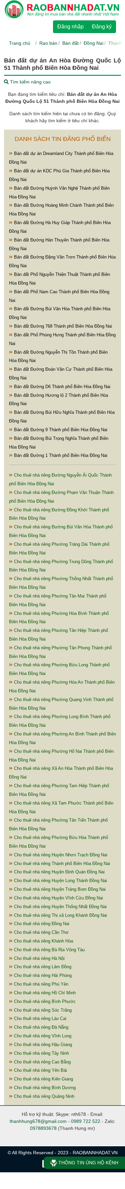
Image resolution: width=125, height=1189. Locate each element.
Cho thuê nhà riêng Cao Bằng (42, 1061)
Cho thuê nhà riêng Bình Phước (44, 1001)
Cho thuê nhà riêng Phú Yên (40, 984)
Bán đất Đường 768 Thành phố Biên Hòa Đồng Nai (62, 326)
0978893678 (43, 1128)
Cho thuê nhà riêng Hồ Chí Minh (44, 992)
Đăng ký (102, 26)
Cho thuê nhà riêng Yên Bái (40, 1070)
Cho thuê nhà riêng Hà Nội (39, 958)
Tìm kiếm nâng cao (30, 81)
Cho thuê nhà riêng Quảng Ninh (43, 1096)
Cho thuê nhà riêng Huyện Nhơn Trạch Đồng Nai (60, 854)
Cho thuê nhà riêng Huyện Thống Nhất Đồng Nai (60, 906)
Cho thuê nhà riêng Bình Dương (44, 1087)
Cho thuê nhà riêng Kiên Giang (43, 1078)
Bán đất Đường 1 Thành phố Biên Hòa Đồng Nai (60, 455)
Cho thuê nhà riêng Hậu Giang (42, 1044)
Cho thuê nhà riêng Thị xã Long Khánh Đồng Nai (60, 915)
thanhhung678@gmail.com (38, 1121)
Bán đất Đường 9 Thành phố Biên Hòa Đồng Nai (60, 429)
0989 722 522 (85, 1121)
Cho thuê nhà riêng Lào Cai (39, 1018)
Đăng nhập (70, 26)
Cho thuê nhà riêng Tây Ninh (41, 1053)
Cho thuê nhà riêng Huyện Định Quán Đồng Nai (59, 871)
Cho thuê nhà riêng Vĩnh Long (42, 1035)
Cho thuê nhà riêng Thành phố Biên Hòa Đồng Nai (61, 863)
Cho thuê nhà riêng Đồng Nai (41, 923)
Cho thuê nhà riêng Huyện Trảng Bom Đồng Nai (59, 889)
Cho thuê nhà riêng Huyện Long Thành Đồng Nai (60, 880)
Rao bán (48, 43)
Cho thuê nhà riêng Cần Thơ (41, 932)
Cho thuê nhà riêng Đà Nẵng (40, 1027)
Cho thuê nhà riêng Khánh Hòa (43, 941)
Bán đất (70, 43)
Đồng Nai (93, 43)
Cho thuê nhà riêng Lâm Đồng (42, 966)
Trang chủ (19, 43)
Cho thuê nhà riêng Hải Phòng (42, 975)
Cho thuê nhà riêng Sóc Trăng (42, 1010)
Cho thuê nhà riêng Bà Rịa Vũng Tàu (49, 949)
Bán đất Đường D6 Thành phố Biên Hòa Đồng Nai (61, 386)
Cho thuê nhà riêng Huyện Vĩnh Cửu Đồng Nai (58, 897)
